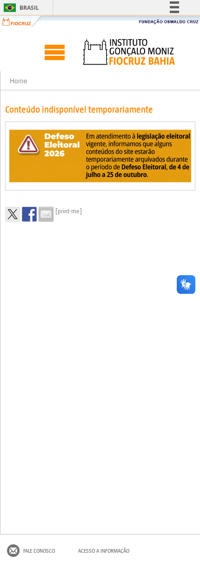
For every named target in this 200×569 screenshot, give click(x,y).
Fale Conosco (39, 551)
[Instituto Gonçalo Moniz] (128, 51)
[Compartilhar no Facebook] (29, 214)
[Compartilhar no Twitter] (12, 214)
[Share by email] (46, 214)
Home (18, 80)
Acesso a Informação (103, 551)
